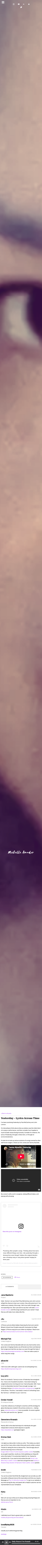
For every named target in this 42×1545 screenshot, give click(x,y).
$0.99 (36, 1541)
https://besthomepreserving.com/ (11, 1369)
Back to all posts (6, 1113)
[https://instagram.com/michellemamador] (13, 4)
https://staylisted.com (7, 1430)
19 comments (7, 1277)
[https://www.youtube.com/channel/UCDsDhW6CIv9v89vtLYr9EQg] (18, 4)
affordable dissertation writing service (23, 1388)
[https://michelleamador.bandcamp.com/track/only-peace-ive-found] (24, 4)
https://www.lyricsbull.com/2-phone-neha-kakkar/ (18, 1331)
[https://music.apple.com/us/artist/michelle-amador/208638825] (29, 4)
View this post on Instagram (12, 1231)
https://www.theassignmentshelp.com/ (12, 1351)
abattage (3, 1534)
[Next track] (10, 1542)
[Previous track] (3, 1542)
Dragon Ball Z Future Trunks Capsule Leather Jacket (17, 1452)
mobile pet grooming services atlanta (12, 1517)
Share (18, 1277)
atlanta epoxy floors (7, 1502)
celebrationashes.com (11, 1410)
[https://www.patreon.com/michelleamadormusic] (21, 7)
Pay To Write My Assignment (18, 1480)
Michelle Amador (18, 1263)
